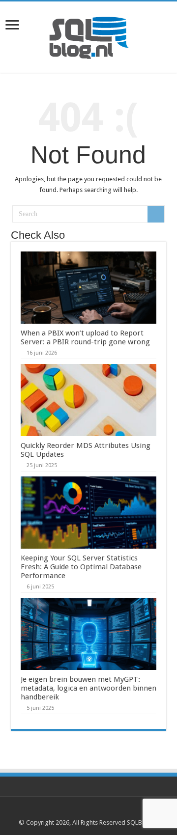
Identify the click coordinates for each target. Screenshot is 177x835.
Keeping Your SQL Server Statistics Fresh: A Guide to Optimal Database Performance (81, 567)
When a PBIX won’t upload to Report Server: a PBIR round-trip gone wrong (85, 337)
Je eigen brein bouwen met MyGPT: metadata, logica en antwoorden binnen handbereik (88, 688)
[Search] (156, 214)
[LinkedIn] (93, 811)
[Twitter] (84, 811)
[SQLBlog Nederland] (88, 35)
